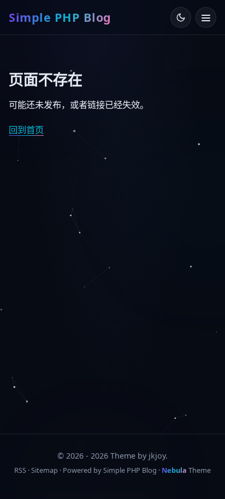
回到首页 (26, 130)
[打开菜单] (206, 17)
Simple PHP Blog (60, 17)
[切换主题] (180, 17)
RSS (20, 470)
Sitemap (44, 470)
